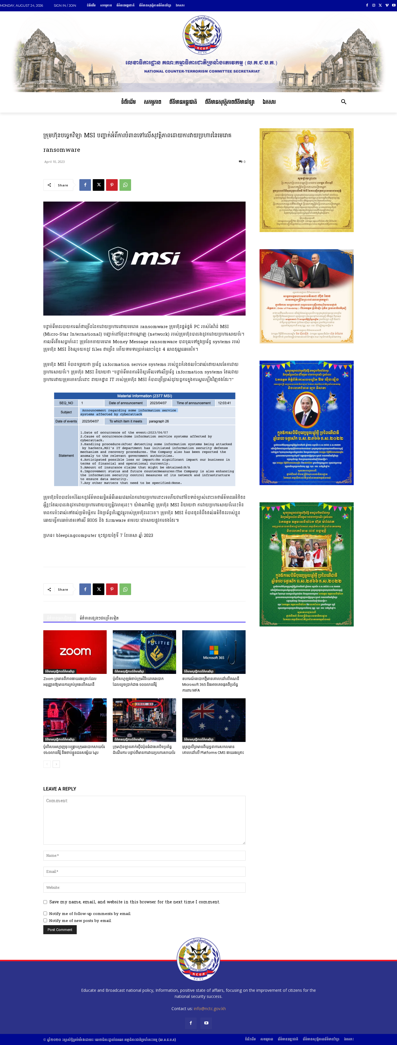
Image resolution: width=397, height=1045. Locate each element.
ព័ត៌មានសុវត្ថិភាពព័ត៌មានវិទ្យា (60, 671)
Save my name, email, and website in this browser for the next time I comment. (134, 902)
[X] (380, 5)
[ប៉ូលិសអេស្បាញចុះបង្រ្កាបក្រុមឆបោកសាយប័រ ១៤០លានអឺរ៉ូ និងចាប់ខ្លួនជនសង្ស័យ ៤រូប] (75, 720)
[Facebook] (367, 5)
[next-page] (56, 764)
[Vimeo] (387, 5)
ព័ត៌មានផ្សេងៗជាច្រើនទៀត (99, 618)
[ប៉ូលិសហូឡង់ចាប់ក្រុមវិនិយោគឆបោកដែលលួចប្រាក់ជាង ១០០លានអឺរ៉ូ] (144, 652)
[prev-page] (47, 764)
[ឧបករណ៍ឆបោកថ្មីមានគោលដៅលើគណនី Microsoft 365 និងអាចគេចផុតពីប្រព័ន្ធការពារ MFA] (214, 652)
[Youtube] (393, 5)
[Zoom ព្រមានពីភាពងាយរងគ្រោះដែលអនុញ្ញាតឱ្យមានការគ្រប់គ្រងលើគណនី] (75, 652)
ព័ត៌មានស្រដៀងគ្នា (60, 618)
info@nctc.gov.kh (210, 1008)
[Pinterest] (112, 185)
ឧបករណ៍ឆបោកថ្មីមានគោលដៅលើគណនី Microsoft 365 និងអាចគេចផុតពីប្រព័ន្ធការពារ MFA (210, 684)
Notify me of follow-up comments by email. (90, 913)
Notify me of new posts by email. (80, 920)
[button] (344, 102)
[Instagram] (374, 5)
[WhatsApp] (125, 185)
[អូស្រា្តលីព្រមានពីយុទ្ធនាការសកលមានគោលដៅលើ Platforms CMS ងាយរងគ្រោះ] (214, 720)
